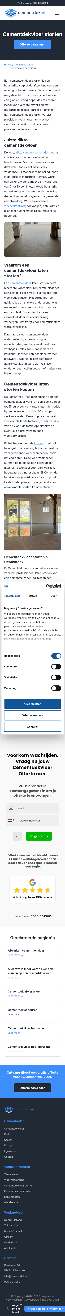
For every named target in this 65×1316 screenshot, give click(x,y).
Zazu (56, 1299)
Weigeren (32, 726)
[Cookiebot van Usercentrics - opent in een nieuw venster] (46, 586)
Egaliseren (10, 1151)
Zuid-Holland (11, 1225)
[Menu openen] (57, 13)
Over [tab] (53, 595)
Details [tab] (33, 595)
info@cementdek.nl (15, 1276)
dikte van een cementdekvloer (36, 152)
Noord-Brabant (13, 1231)
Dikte (7, 1134)
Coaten (8, 1156)
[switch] (56, 666)
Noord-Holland (13, 1220)
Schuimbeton (12, 1196)
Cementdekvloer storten (18, 1185)
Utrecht (8, 1236)
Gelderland (10, 1242)
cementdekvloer (20, 283)
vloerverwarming (15, 206)
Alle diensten (11, 1202)
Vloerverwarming (14, 1179)
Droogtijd (9, 1145)
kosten (38, 443)
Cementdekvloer (14, 1128)
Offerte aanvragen (32, 44)
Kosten (8, 1139)
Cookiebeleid (32, 1299)
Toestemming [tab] (12, 595)
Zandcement (11, 1174)
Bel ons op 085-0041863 (34, 3)
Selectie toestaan (32, 715)
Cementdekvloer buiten (18, 1191)
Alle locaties (11, 1248)
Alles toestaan (32, 703)
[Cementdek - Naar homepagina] (25, 13)
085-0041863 (42, 916)
